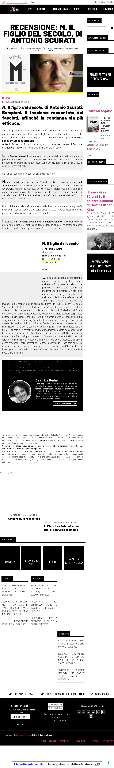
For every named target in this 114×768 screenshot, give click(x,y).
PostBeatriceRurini (60, 48)
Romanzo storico (39, 50)
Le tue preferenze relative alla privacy (70, 764)
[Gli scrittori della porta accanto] (20, 393)
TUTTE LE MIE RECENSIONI (65, 403)
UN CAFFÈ (42, 440)
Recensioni (73, 48)
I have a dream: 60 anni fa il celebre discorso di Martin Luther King (100, 200)
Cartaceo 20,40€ (51, 258)
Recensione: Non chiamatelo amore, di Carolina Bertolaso (44, 604)
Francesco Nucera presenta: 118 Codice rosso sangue (70, 673)
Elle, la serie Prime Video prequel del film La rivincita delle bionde (14, 588)
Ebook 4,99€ (93, 148)
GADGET (72, 440)
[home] (15, 9)
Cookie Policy (56, 708)
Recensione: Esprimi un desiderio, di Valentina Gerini (44, 621)
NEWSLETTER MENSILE (46, 437)
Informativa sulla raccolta (28, 764)
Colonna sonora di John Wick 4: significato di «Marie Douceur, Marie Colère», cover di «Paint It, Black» (14, 607)
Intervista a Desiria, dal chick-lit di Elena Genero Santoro (70, 643)
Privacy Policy (56, 705)
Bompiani (48, 48)
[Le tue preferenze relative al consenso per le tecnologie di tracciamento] (109, 763)
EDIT (51, 50)
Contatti (53, 741)
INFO (89, 155)
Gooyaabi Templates (24, 735)
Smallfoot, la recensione (24, 518)
